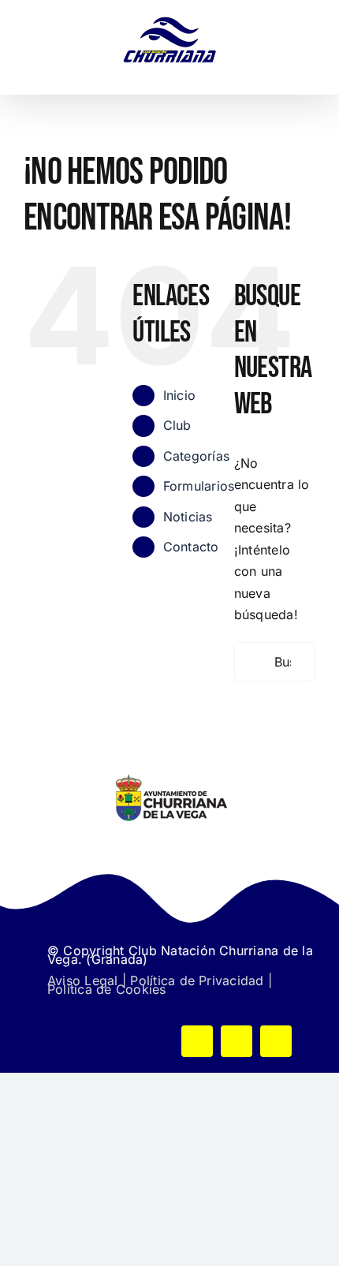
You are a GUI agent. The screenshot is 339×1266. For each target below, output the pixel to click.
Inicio (179, 395)
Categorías (196, 456)
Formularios (199, 486)
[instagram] (276, 1041)
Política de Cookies (106, 989)
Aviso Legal (82, 980)
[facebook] (197, 1041)
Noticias (188, 517)
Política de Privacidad (196, 980)
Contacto (191, 547)
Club (177, 425)
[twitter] (236, 1041)
